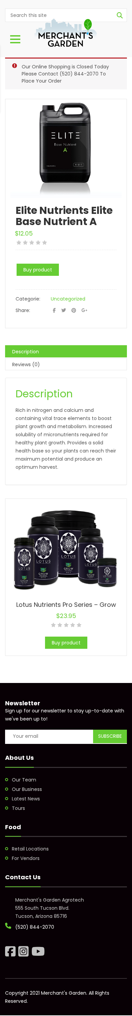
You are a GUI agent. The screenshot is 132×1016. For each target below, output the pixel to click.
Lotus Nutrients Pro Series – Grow (66, 604)
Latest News (26, 798)
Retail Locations (30, 848)
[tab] (66, 351)
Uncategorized (68, 298)
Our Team (24, 779)
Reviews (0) (26, 364)
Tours (18, 808)
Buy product (37, 269)
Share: (23, 310)
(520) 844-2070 (79, 73)
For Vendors (26, 858)
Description (25, 351)
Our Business (27, 789)
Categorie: (28, 298)
